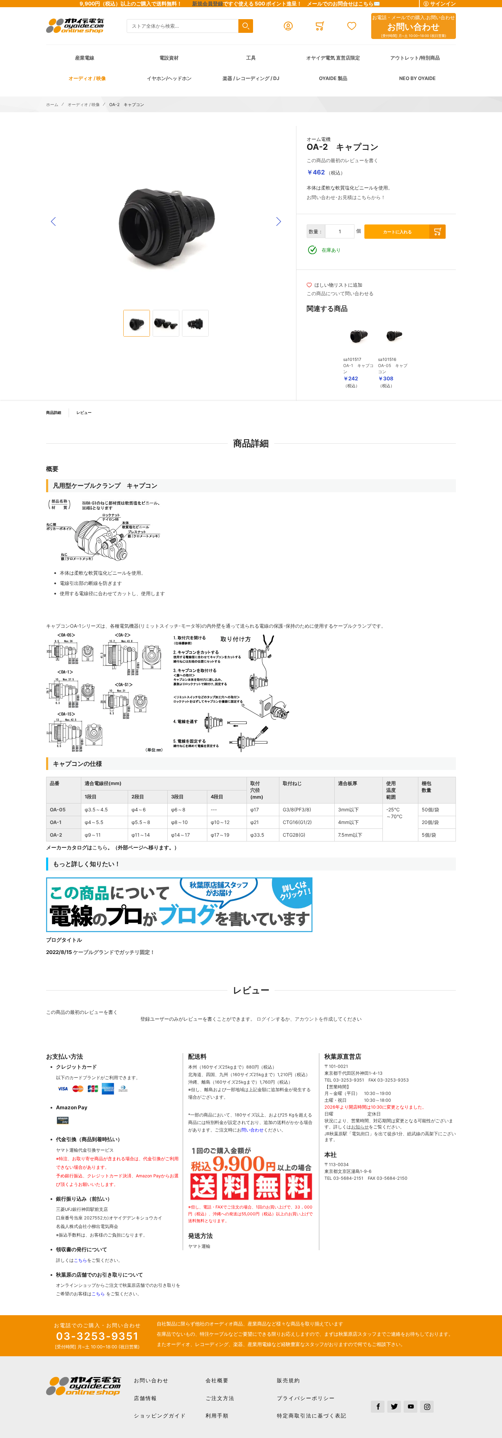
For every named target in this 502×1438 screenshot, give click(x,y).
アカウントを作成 (314, 1019)
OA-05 (58, 809)
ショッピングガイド (160, 1415)
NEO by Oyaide (417, 78)
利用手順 (217, 1415)
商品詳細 (53, 412)
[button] (53, 221)
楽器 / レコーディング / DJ (251, 78)
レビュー (84, 412)
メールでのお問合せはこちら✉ (343, 3)
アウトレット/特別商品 (415, 58)
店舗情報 (145, 1398)
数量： (316, 231)
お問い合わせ (151, 1380)
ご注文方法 (220, 1398)
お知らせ (360, 1126)
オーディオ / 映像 (87, 78)
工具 (251, 58)
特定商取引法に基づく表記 (312, 1415)
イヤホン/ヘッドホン (169, 78)
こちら (100, 847)
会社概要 (217, 1380)
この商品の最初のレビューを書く (342, 160)
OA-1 (55, 822)
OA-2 (56, 835)
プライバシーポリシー (306, 1398)
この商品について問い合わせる (340, 293)
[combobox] (190, 26)
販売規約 (288, 1380)
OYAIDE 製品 (333, 78)
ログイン (266, 1019)
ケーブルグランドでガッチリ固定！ (114, 952)
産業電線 (84, 58)
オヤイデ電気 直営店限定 (333, 58)
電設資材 (169, 58)
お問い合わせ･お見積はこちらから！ (346, 197)
